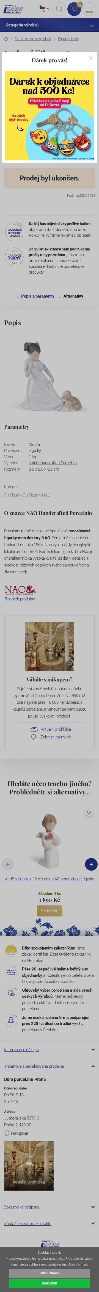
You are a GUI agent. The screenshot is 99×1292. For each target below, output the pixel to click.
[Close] (91, 58)
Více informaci (78, 1264)
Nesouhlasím (49, 1273)
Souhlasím (49, 1283)
